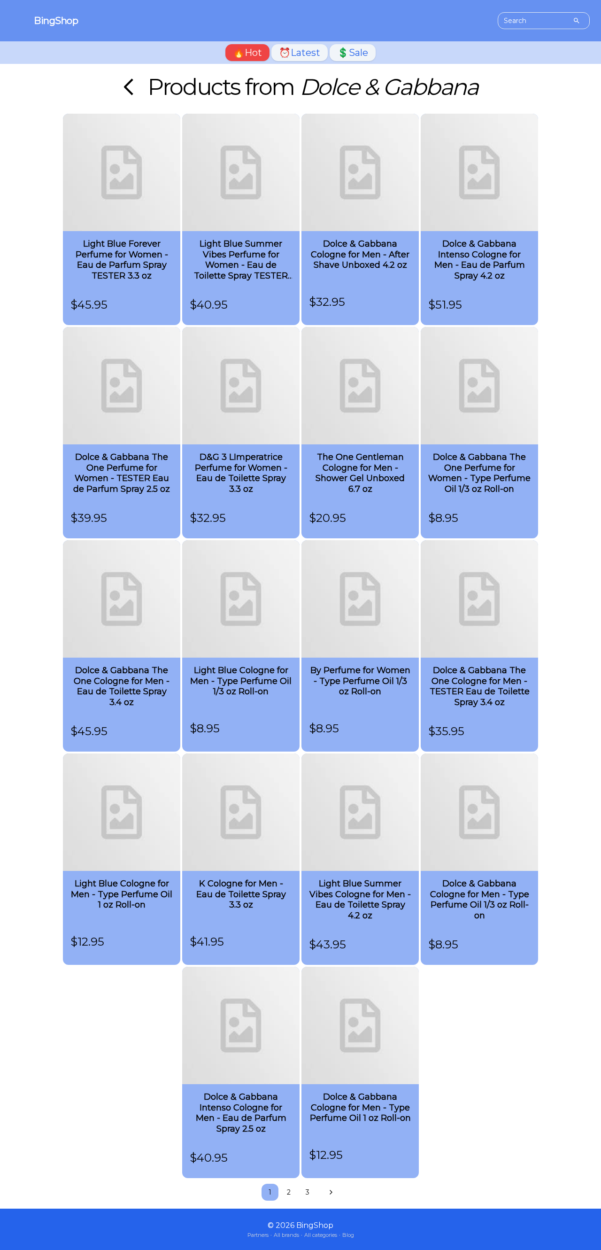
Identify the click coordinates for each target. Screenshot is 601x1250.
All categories (320, 1235)
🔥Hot (247, 52)
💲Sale (352, 52)
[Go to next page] (328, 1192)
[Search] (576, 20)
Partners (258, 1235)
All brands (286, 1235)
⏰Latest (299, 52)
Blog (348, 1235)
